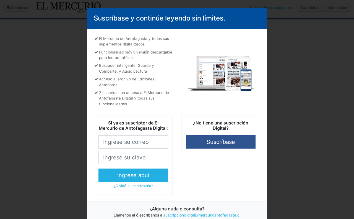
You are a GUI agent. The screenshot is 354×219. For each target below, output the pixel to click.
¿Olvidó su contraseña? (133, 186)
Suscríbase (221, 142)
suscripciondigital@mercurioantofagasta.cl (201, 215)
